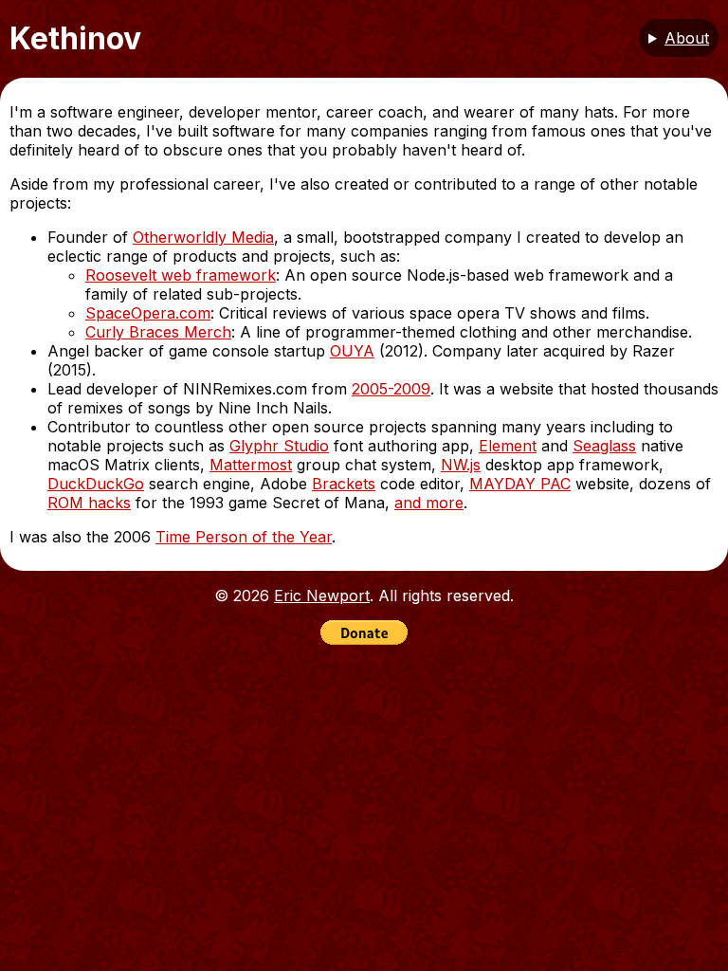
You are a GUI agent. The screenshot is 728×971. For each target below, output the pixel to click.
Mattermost (250, 464)
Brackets (343, 483)
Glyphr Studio (279, 445)
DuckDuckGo (95, 483)
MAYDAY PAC (520, 483)
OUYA (352, 350)
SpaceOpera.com (147, 312)
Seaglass (604, 445)
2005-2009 (391, 388)
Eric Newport (322, 595)
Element (508, 445)
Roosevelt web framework (180, 275)
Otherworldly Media (203, 237)
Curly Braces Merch (158, 331)
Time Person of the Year (243, 536)
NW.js (461, 464)
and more (429, 502)
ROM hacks (89, 502)
